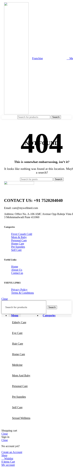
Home (14, 266)
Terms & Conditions (22, 292)
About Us (16, 269)
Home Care (17, 243)
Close (4, 298)
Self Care (16, 249)
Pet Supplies (18, 246)
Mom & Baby (19, 237)
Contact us (17, 272)
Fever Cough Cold (21, 234)
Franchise (37, 58)
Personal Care (19, 240)
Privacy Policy (19, 289)
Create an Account (11, 452)
